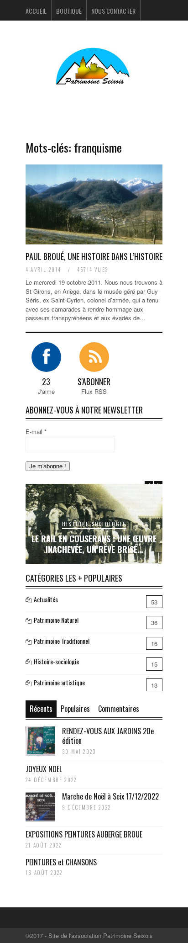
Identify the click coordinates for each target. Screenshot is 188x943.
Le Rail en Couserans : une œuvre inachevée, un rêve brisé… (94, 544)
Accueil (36, 11)
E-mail (36, 431)
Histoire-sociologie (94, 524)
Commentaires (118, 708)
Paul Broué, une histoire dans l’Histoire (94, 256)
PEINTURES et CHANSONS (61, 862)
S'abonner (94, 381)
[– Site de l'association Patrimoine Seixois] (94, 78)
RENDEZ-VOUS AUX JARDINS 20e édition (108, 736)
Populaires (75, 708)
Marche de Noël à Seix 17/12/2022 (110, 796)
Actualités (46, 599)
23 (46, 381)
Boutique (69, 11)
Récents (41, 708)
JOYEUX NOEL (44, 768)
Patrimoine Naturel (56, 620)
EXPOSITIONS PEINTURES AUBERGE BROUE (84, 834)
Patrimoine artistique (59, 682)
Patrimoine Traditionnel (61, 641)
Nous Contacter (113, 11)
